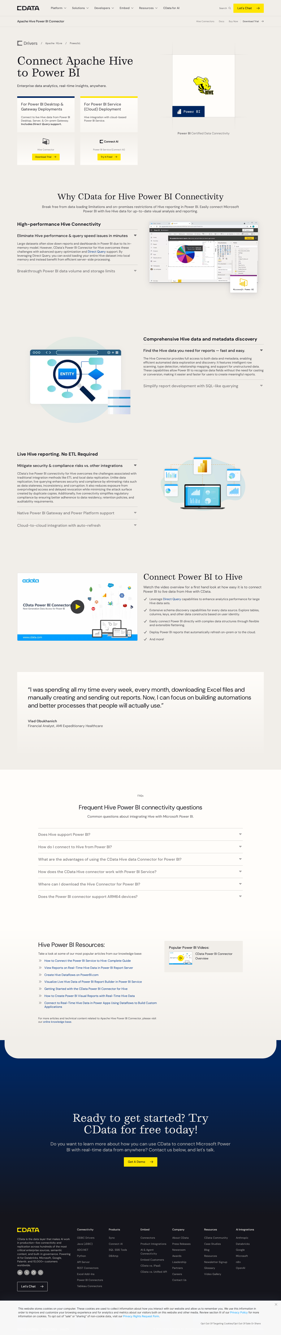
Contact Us (179, 1280)
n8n (238, 1262)
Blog (207, 1249)
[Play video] (77, 607)
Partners (177, 1268)
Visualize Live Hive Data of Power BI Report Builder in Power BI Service (93, 982)
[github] (33, 1272)
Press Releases (181, 1244)
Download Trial (251, 21)
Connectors (147, 1237)
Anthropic (242, 1237)
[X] (26, 1272)
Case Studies (212, 1244)
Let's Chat (244, 8)
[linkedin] (20, 1272)
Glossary (209, 1268)
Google (240, 1249)
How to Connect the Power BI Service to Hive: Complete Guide (87, 961)
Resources (210, 1256)
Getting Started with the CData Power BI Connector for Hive (86, 989)
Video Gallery (212, 1274)
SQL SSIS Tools (118, 1249)
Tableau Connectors (89, 1286)
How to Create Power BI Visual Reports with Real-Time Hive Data (89, 996)
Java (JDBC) (85, 1244)
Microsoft (242, 1256)
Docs (221, 21)
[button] (77, 233)
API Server (83, 1262)
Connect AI (116, 1244)
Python (81, 1256)
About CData (180, 1237)
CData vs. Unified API (153, 1271)
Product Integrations (153, 1244)
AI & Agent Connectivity (148, 1251)
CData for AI (171, 8)
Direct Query (97, 252)
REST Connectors (87, 1268)
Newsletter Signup (215, 1262)
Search (223, 8)
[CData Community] (40, 1272)
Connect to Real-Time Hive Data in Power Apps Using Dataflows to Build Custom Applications (100, 1005)
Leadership (179, 1262)
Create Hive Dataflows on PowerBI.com (71, 975)
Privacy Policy (239, 1312)
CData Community (216, 1237)
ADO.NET (82, 1249)
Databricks (243, 1244)
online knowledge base (57, 1021)
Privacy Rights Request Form (141, 1316)
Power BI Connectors (90, 1280)
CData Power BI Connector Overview (213, 956)
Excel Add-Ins (85, 1274)
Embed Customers (152, 1259)
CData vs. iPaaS (150, 1265)
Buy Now (233, 21)
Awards (176, 1256)
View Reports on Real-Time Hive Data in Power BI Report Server (88, 968)
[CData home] (31, 8)
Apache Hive (53, 43)
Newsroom (179, 1249)
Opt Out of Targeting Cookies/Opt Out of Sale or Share (231, 1323)
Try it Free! (106, 156)
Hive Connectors (205, 21)
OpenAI (240, 1268)
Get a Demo (136, 1162)
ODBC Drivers (85, 1237)
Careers (177, 1274)
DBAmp (113, 1256)
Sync (112, 1237)
